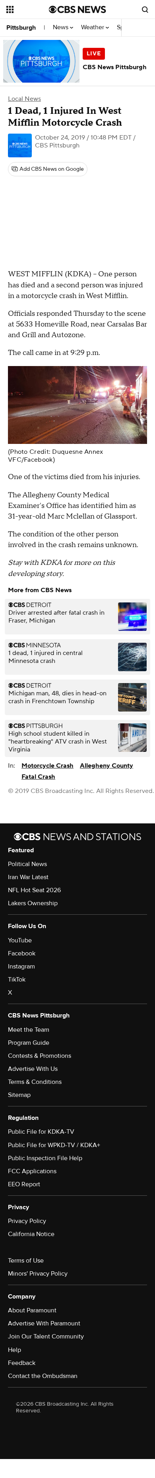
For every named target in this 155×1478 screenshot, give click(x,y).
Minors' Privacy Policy (38, 1273)
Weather (93, 27)
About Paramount (32, 1310)
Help (14, 1350)
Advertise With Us (33, 1069)
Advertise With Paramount (44, 1323)
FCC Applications (32, 1171)
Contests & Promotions (39, 1056)
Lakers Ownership (33, 903)
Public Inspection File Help (45, 1158)
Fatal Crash (38, 777)
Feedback (21, 1363)
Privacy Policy (27, 1221)
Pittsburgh (21, 28)
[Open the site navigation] (27, 9)
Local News (24, 99)
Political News (27, 864)
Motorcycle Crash (47, 766)
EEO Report (24, 1184)
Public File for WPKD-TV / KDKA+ (54, 1145)
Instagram (21, 966)
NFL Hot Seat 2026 (34, 890)
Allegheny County (106, 766)
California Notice (31, 1234)
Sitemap (19, 1095)
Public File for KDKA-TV (41, 1132)
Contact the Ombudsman (43, 1376)
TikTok (16, 979)
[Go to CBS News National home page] (77, 9)
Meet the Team (28, 1030)
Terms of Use (26, 1260)
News (61, 27)
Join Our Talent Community (46, 1336)
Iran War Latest (28, 877)
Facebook (21, 953)
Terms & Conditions (35, 1082)
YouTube (20, 940)
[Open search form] (145, 9)
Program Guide (28, 1043)
